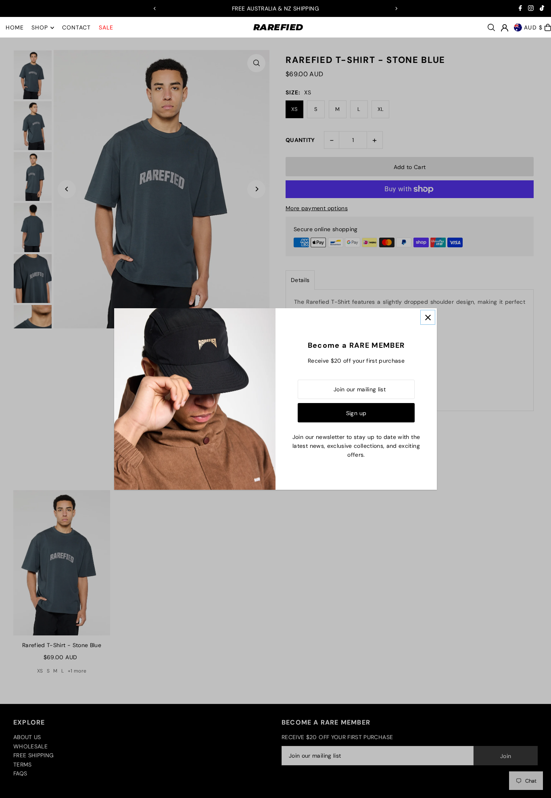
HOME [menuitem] (15, 27)
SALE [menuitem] (106, 27)
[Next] (396, 8)
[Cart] (548, 27)
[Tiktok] (542, 9)
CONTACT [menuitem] (76, 27)
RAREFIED (278, 27)
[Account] (504, 27)
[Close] (428, 317)
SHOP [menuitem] (39, 27)
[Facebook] (520, 9)
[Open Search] (491, 27)
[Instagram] (531, 9)
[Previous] (155, 8)
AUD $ (533, 27)
